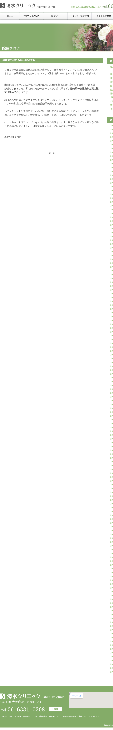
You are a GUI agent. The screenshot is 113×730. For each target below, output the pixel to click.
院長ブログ (83, 716)
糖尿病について (55, 716)
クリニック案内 (15, 716)
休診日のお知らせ (69, 716)
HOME (4, 716)
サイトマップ (94, 716)
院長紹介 (26, 716)
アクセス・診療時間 (39, 716)
